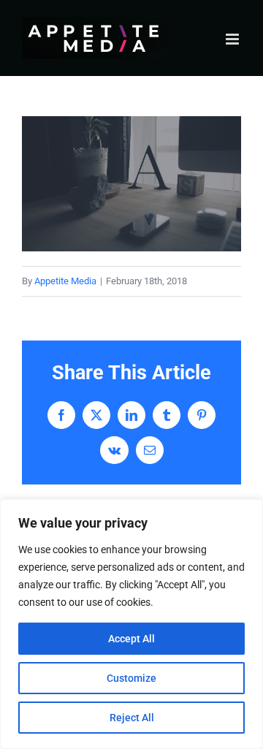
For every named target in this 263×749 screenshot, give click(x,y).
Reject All (132, 717)
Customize (131, 678)
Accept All (131, 639)
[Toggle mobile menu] (233, 39)
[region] (131, 624)
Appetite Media (65, 280)
